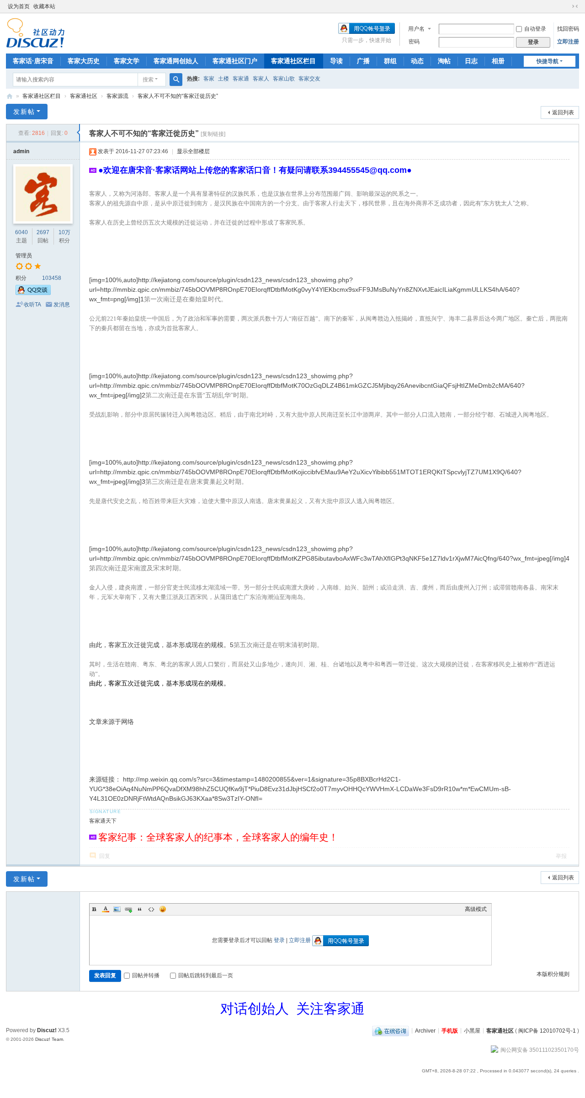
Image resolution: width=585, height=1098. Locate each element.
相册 (498, 60)
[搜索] (176, 79)
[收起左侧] (78, 132)
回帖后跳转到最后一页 (205, 975)
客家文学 (126, 60)
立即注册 (568, 41)
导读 (336, 60)
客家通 (241, 78)
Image (117, 909)
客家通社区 (83, 96)
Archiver (425, 1030)
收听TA (32, 304)
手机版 (449, 1030)
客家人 (261, 78)
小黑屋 (472, 1030)
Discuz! (47, 1030)
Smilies (162, 909)
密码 (414, 41)
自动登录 (535, 29)
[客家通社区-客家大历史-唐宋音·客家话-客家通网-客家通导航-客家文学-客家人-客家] (35, 32)
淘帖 (444, 60)
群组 (390, 60)
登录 (279, 940)
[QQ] (390, 1030)
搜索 (148, 79)
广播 (363, 60)
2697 (43, 232)
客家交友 (309, 78)
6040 (21, 232)
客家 (208, 78)
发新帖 (24, 111)
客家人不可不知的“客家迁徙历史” (178, 96)
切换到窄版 (575, 6)
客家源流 (117, 96)
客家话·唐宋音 (33, 60)
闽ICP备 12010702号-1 (547, 1030)
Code (151, 909)
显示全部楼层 (193, 151)
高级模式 (476, 909)
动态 (417, 60)
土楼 (223, 78)
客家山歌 (284, 78)
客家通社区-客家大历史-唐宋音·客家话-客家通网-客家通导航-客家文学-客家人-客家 (9, 96)
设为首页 (19, 6)
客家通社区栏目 (293, 60)
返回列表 (563, 112)
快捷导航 (547, 61)
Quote (139, 909)
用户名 (416, 29)
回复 (104, 856)
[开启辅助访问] (566, 6)
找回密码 (568, 29)
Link (128, 909)
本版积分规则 (553, 974)
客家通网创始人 (176, 60)
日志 (471, 60)
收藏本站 (44, 6)
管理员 (24, 255)
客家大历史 (84, 60)
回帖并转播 (146, 975)
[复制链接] (213, 134)
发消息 (61, 304)
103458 (51, 278)
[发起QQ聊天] (33, 293)
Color (105, 909)
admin (21, 151)
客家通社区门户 (235, 60)
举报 (561, 856)
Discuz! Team (49, 1039)
